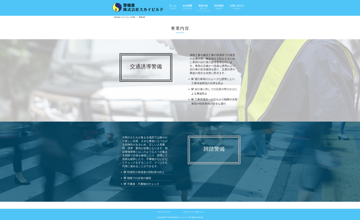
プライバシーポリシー (193, 212)
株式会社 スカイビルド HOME (124, 17)
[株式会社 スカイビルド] (137, 11)
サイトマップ (164, 212)
